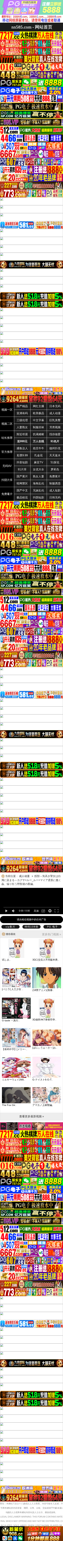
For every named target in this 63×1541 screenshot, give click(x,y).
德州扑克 (55, 448)
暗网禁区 (22, 483)
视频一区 (7, 409)
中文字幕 (38, 420)
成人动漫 (55, 413)
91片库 (22, 469)
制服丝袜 (38, 427)
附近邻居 (22, 434)
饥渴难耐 (38, 434)
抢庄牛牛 (38, 448)
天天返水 (55, 455)
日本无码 (55, 406)
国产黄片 (22, 476)
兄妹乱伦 (38, 490)
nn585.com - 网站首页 (31, 27)
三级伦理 (22, 420)
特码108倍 (31, 926)
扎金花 (38, 455)
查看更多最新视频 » (31, 1116)
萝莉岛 (55, 469)
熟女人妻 (38, 476)
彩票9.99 (22, 455)
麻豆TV (38, 462)
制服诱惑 (55, 483)
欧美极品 (38, 413)
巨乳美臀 (55, 420)
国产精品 (22, 406)
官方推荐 (7, 451)
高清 (36, 910)
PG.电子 (52, 926)
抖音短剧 (22, 462)
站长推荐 (7, 437)
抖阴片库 (7, 479)
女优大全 (38, 469)
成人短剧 (55, 490)
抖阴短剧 (38, 497)
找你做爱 (55, 434)
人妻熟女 (22, 427)
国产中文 (22, 490)
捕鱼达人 (22, 448)
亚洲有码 (22, 413)
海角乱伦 (38, 483)
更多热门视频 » (51, 934)
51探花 (55, 462)
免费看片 (7, 493)
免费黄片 (55, 476)
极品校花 (22, 497)
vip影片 (10, 926)
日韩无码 (55, 497)
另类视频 (55, 427)
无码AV (7, 465)
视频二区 (7, 423)
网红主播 (38, 406)
